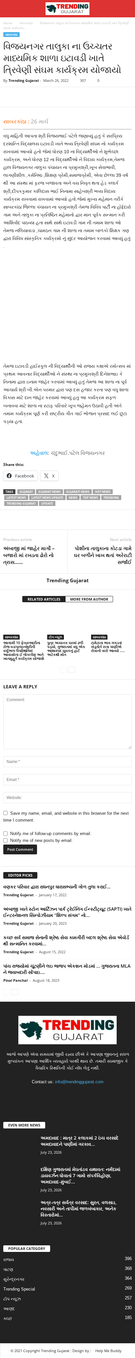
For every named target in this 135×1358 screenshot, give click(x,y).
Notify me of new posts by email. (41, 840)
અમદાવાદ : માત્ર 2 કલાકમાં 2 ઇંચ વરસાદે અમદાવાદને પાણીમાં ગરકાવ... (80, 1141)
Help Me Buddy (108, 1350)
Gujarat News (49, 492)
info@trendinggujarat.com (79, 1081)
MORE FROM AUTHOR (89, 599)
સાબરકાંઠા (26, 23)
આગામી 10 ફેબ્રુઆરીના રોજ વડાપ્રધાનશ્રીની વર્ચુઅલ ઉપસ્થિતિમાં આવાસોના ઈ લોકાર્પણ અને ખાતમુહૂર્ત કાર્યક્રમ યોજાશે (23, 650)
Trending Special (19, 1289)
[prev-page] (63, 669)
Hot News (102, 492)
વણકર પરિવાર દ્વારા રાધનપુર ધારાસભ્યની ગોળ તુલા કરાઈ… (56, 887)
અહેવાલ (39, 452)
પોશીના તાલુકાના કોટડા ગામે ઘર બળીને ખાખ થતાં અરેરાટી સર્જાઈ (103, 555)
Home (7, 23)
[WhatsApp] (55, 96)
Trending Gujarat (24, 80)
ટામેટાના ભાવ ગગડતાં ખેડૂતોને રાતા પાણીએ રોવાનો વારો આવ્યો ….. (108, 646)
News (73, 497)
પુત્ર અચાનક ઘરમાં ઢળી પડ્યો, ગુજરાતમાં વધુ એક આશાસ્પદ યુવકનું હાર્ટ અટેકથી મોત (66, 648)
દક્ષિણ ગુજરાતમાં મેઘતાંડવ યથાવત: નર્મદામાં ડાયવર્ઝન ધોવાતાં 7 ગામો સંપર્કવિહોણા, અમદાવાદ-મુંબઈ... (80, 1175)
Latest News (16, 497)
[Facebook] (9, 96)
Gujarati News (77, 492)
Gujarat (26, 492)
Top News (90, 497)
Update (47, 503)
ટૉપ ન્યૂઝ (55, 637)
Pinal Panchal (15, 980)
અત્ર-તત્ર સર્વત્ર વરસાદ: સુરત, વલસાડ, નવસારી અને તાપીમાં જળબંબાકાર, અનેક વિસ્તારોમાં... (79, 1208)
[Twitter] (24, 96)
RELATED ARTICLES (44, 599)
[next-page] (71, 669)
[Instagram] (61, 1094)
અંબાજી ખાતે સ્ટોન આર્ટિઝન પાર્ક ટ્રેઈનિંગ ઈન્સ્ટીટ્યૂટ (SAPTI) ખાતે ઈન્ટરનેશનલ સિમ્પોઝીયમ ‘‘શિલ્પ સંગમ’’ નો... (67, 912)
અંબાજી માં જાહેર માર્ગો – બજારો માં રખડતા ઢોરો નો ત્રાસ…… (29, 555)
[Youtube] (88, 1094)
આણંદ (9, 1308)
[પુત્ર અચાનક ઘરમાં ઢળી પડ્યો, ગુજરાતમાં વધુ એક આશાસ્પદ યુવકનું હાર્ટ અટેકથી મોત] (67, 624)
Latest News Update (47, 497)
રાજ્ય (8, 1259)
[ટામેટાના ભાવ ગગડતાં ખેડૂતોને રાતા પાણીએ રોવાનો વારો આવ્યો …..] (111, 624)
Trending (111, 497)
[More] (70, 96)
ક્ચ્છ (7, 1318)
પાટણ (8, 1269)
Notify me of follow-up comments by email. (50, 833)
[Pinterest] (40, 96)
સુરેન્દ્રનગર (14, 1279)
